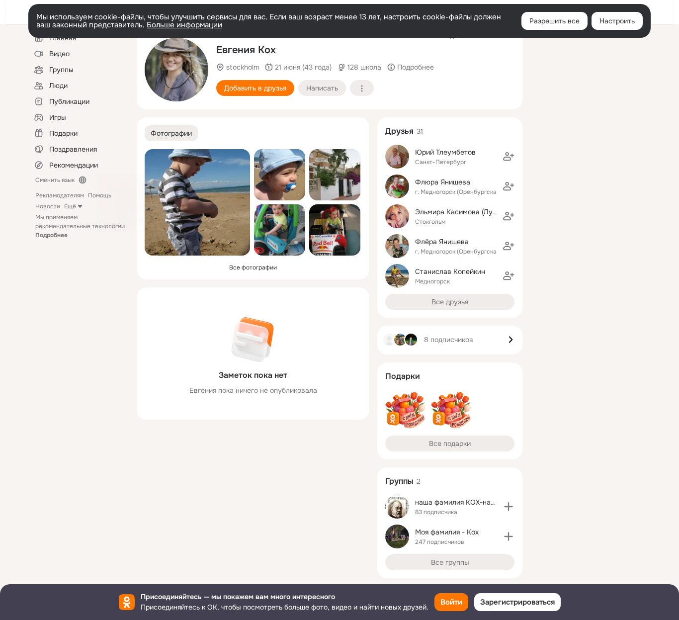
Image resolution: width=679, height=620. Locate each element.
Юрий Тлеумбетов (445, 152)
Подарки (402, 376)
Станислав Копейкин (450, 271)
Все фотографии (253, 267)
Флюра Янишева (442, 181)
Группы (399, 481)
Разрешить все (554, 20)
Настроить (617, 20)
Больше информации (184, 25)
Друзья (399, 131)
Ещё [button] (70, 206)
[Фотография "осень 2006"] (176, 69)
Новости (47, 206)
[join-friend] (508, 157)
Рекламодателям (59, 195)
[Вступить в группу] (508, 507)
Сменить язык (55, 180)
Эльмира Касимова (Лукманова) (469, 211)
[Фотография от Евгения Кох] (197, 202)
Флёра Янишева (442, 241)
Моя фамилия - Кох (447, 532)
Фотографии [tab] (171, 133)
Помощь (99, 195)
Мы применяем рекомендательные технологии (80, 226)
